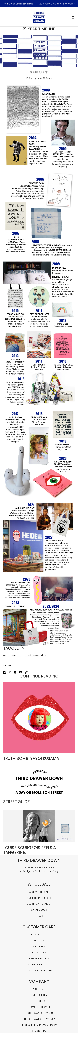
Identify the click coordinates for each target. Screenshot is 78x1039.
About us (39, 989)
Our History (39, 995)
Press (39, 916)
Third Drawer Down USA (39, 1019)
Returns (39, 940)
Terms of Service (39, 1007)
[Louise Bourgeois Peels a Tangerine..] (39, 826)
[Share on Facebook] (4, 672)
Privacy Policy (39, 958)
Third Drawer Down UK (39, 1013)
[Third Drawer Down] (39, 17)
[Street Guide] (39, 781)
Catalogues (39, 910)
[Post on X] (10, 672)
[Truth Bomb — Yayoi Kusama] (39, 717)
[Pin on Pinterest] (15, 672)
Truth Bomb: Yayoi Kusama (31, 758)
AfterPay (39, 946)
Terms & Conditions (39, 970)
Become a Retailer (39, 904)
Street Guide (16, 801)
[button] (26, 672)
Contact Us (39, 934)
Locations (39, 952)
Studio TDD (39, 1031)
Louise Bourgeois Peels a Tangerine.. (29, 850)
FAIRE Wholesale (39, 892)
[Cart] (73, 17)
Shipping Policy (39, 964)
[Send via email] (20, 672)
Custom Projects (39, 898)
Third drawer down (36, 655)
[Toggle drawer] (5, 17)
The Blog (39, 1001)
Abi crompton (12, 655)
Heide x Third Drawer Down (39, 1025)
